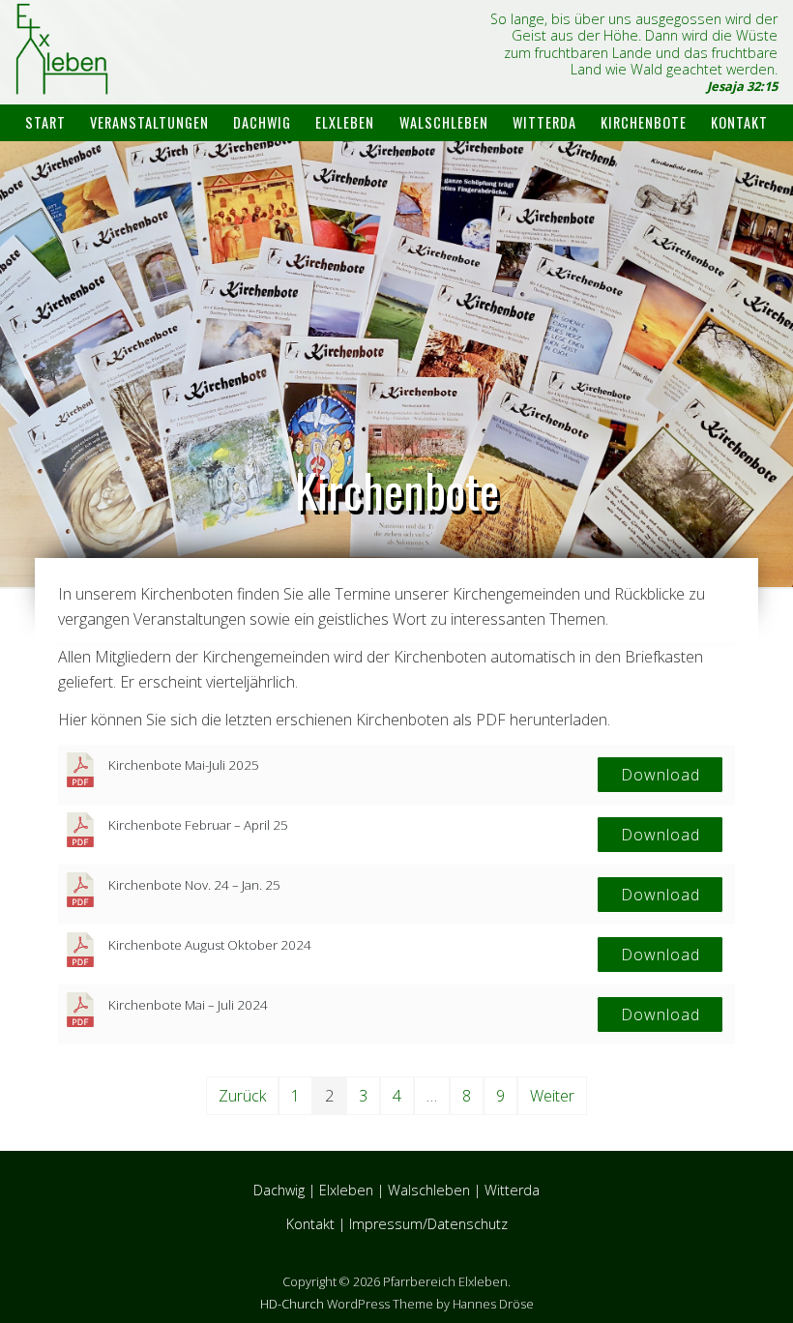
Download (660, 774)
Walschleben (443, 122)
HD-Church (292, 1303)
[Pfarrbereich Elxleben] (61, 77)
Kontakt (739, 122)
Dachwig (262, 122)
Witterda (544, 122)
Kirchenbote (644, 122)
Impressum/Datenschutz (428, 1224)
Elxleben (344, 122)
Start (45, 122)
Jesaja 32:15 (742, 86)
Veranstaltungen (149, 122)
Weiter (552, 1095)
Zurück (242, 1095)
